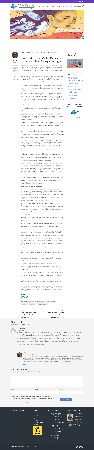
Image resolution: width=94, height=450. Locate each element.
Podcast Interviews (73, 92)
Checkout (75, 1)
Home (40, 6)
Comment (13, 374)
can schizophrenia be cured (27, 301)
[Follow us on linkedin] (15, 1)
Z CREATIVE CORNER (72, 95)
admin (25, 353)
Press (60, 6)
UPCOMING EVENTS (72, 86)
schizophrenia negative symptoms (28, 304)
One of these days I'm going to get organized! (75, 90)
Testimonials (66, 6)
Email (36, 389)
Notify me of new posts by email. (47, 398)
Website (61, 389)
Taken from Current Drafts (74, 84)
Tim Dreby (77, 413)
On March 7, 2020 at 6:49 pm (29, 354)
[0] (82, 6)
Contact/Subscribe (77, 6)
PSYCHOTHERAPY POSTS (73, 77)
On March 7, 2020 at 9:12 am (23, 330)
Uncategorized (72, 94)
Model (53, 6)
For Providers (47, 52)
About (44, 6)
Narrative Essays (72, 98)
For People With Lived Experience (76, 80)
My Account (80, 1)
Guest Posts (71, 87)
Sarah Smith (21, 328)
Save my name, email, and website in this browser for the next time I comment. (30, 396)
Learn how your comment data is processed (36, 402)
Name (12, 389)
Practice (48, 6)
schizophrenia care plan (40, 301)
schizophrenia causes (51, 301)
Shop (71, 6)
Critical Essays (72, 97)
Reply (18, 347)
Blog (57, 6)
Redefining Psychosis (54, 52)
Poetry (70, 100)
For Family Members (39, 52)
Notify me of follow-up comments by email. (24, 398)
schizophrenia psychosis (42, 304)
